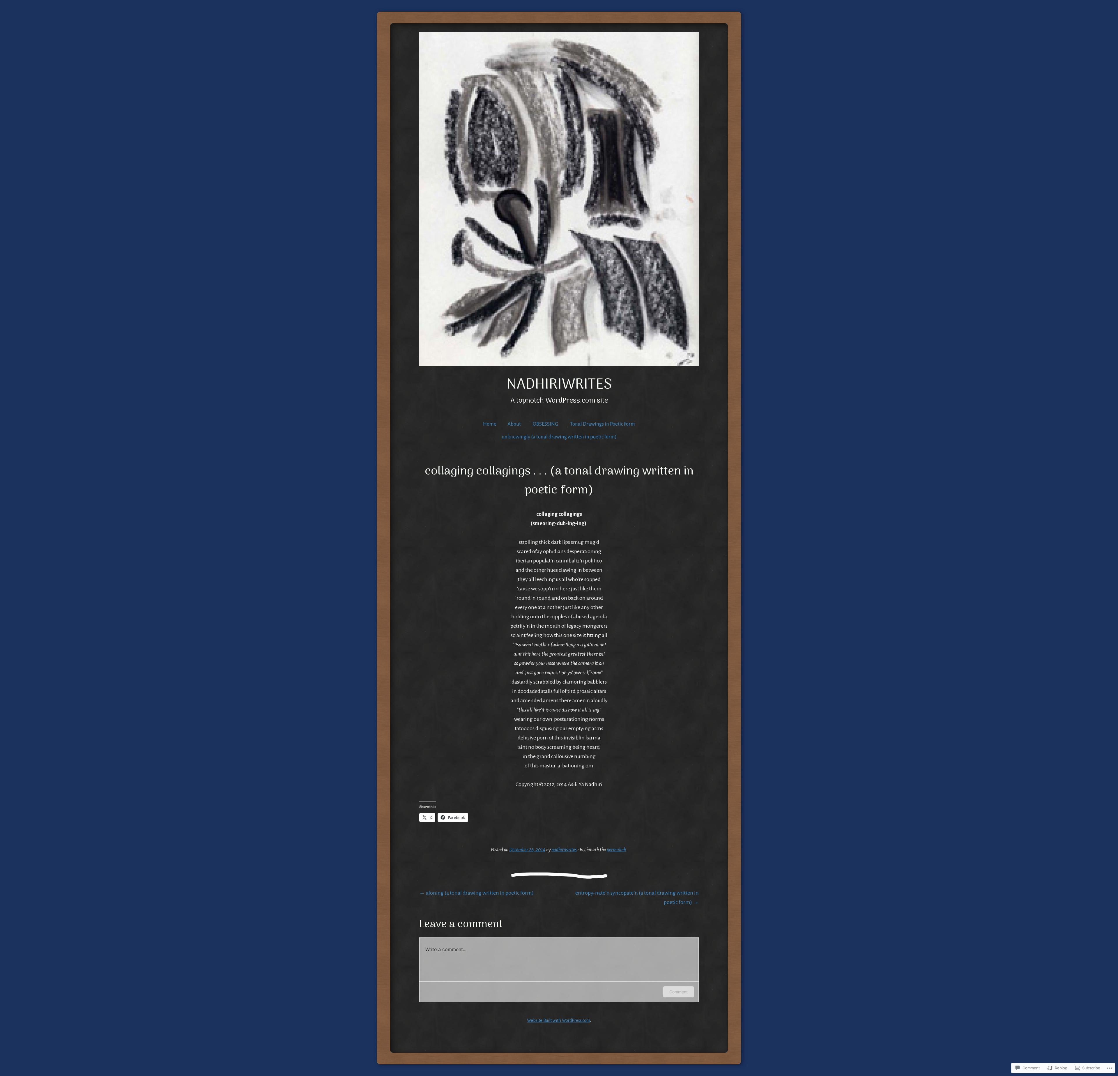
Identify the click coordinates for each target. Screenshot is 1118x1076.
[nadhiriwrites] (559, 199)
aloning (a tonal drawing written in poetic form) (476, 893)
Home (489, 424)
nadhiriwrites (559, 385)
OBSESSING (545, 424)
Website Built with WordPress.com (558, 1020)
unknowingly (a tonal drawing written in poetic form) (559, 437)
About (514, 424)
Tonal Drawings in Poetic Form (602, 424)
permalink (616, 849)
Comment (678, 991)
